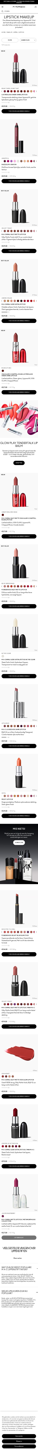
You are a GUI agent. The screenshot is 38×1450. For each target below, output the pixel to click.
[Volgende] (36, 91)
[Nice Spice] (8, 932)
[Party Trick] (31, 91)
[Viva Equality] (12, 1076)
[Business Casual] (24, 91)
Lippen (15, 32)
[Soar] (21, 231)
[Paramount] (18, 301)
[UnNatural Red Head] (3, 515)
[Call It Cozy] (8, 301)
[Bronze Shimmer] (14, 796)
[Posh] (8, 726)
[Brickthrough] (24, 586)
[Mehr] (31, 231)
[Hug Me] (18, 91)
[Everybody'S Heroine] (14, 1004)
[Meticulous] (11, 726)
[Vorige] (2, 91)
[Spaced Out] (14, 161)
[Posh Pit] (28, 91)
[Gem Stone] (21, 161)
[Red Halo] (31, 161)
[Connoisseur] (28, 726)
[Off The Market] (14, 586)
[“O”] (5, 796)
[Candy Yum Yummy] (8, 161)
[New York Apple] (31, 796)
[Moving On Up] (21, 586)
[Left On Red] (31, 301)
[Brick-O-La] (12, 1146)
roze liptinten (17, 1298)
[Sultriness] (31, 586)
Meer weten (18, 1258)
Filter (10, 40)
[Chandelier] (28, 161)
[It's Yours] (8, 91)
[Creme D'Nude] (5, 301)
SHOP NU (19, 463)
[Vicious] (18, 726)
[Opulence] (5, 726)
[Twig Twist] (24, 231)
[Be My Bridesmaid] (5, 586)
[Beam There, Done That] (5, 91)
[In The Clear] (3, 656)
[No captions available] (19, 854)
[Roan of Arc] (3, 371)
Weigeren (19, 1441)
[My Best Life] (11, 586)
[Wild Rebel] (28, 932)
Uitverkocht (19, 1237)
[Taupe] (11, 231)
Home (3, 32)
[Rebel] (16, 1146)
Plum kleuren (6, 1303)
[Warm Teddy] (14, 231)
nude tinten (18, 1305)
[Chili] (18, 1004)
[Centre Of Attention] (28, 301)
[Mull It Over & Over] (31, 726)
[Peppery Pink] (24, 932)
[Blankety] (14, 301)
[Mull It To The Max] (8, 231)
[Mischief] (24, 726)
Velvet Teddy (25, 1276)
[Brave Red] (24, 301)
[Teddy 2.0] (8, 586)
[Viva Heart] (3, 1076)
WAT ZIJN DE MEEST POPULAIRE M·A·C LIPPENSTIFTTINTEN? (16, 1268)
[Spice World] (21, 932)
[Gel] (28, 796)
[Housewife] (21, 91)
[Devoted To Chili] (11, 932)
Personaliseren (19, 1446)
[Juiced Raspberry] (3, 1216)
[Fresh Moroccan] (24, 796)
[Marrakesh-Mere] (31, 932)
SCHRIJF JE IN (19, 842)
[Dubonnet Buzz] (18, 586)
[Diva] (21, 1004)
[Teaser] (14, 726)
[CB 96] (18, 796)
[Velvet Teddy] (5, 231)
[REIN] (21, 726)
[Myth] (11, 301)
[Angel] (8, 796)
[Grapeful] (5, 161)
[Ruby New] (28, 586)
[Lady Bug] (14, 91)
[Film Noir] (21, 301)
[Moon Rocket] (24, 161)
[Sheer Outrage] (5, 932)
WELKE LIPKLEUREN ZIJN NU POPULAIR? (15, 1292)
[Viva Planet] (9, 1076)
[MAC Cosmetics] (19, 6)
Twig (8, 1279)
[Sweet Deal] (28, 231)
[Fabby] (21, 796)
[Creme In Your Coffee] (9, 1146)
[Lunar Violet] (11, 161)
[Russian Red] (31, 1004)
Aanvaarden (19, 1436)
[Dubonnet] (6, 1146)
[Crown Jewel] (18, 161)
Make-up (9, 32)
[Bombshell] (11, 796)
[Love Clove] (18, 932)
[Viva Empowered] (6, 1076)
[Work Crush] (11, 91)
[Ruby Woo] (8, 1004)
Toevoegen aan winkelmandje (19, 111)
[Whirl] (18, 231)
